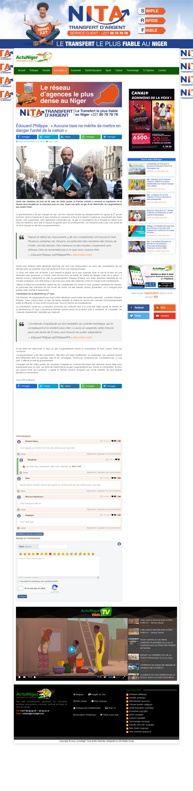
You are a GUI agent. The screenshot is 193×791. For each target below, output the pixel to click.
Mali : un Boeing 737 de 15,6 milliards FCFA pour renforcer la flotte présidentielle (159, 197)
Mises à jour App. (111, 715)
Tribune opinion (136, 704)
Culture (118, 70)
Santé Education (136, 708)
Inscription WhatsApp (85, 715)
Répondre (91, 454)
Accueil (21, 70)
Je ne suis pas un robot (34, 588)
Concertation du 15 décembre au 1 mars (35, 294)
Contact (162, 70)
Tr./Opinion (148, 70)
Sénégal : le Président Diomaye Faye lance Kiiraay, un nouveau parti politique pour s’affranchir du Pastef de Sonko (160, 229)
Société (46, 70)
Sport (108, 70)
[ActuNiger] (35, 57)
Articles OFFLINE (136, 725)
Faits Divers (134, 728)
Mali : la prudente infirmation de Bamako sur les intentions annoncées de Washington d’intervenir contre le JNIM (159, 244)
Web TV (112, 708)
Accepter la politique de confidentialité (39, 581)
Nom (25, 546)
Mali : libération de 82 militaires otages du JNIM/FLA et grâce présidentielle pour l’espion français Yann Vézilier (160, 182)
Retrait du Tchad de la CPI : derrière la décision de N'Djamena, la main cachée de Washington (160, 212)
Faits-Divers (81, 701)
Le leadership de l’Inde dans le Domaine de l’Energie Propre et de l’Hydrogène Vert (159, 166)
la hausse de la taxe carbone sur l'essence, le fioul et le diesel (59, 217)
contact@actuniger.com (33, 713)
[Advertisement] (69, 412)
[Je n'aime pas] (115, 441)
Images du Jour (98, 694)
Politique (34, 70)
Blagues (79, 694)
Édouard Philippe (77, 278)
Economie (76, 70)
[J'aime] (112, 441)
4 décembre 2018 (81, 254)
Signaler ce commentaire (109, 454)
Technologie (133, 70)
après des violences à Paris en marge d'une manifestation (92, 281)
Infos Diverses (100, 701)
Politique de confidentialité (87, 708)
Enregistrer (22, 596)
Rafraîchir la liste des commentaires (31, 534)
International (60, 70)
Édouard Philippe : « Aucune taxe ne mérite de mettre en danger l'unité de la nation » (68, 128)
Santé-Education (93, 70)
